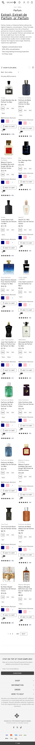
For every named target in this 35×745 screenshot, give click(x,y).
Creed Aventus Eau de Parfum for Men (9, 101)
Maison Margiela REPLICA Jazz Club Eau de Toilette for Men (25, 590)
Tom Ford (4, 524)
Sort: (2, 72)
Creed (3, 98)
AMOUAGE (22, 340)
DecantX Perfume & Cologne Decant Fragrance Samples (7, 2)
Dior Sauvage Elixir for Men (24, 161)
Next (24, 634)
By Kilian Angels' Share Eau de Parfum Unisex (8, 589)
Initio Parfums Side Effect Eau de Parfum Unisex (26, 404)
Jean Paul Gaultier (7, 340)
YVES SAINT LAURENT (22, 278)
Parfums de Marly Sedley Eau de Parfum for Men (8, 464)
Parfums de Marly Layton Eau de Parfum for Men (24, 102)
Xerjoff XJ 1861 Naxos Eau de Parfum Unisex (26, 221)
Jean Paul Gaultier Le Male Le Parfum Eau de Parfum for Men (8, 344)
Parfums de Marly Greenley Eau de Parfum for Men (7, 404)
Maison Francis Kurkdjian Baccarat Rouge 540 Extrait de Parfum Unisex (25, 467)
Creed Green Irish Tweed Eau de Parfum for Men (8, 221)
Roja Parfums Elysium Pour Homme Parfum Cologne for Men (8, 282)
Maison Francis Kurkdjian (6, 159)
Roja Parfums (6, 277)
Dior (19, 158)
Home (15, 7)
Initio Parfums (23, 400)
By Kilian (4, 584)
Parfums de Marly (24, 98)
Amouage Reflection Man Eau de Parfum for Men (25, 344)
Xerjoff (20, 217)
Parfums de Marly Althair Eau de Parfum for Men (26, 528)
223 (17, 634)
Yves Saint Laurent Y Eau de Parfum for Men (25, 284)
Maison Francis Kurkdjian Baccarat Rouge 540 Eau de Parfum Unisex (7, 165)
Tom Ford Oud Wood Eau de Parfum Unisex (8, 527)
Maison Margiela (24, 584)
